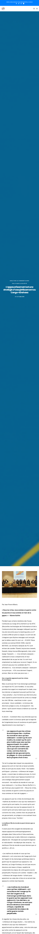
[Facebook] (18, 3)
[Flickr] (23, 3)
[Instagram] (21, 3)
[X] (16, 3)
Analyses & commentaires (19, 280)
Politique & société (19, 283)
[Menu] (36, 8)
